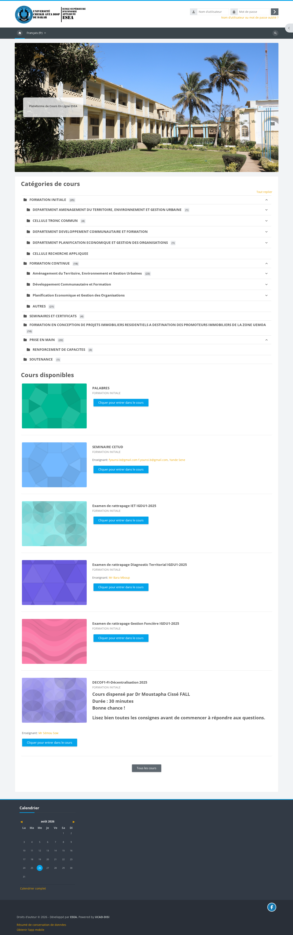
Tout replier (264, 192)
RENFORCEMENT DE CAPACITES (59, 349)
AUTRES (39, 306)
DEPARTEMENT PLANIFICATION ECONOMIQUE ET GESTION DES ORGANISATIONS (100, 242)
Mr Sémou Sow (48, 733)
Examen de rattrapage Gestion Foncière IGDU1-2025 (135, 623)
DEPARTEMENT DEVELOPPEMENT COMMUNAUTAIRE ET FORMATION (90, 231)
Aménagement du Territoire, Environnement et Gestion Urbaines (87, 273)
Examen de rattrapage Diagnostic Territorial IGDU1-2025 (139, 564)
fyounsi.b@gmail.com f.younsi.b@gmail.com (138, 460)
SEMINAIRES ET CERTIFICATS (53, 316)
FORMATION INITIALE (47, 199)
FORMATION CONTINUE (49, 263)
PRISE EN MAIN (42, 339)
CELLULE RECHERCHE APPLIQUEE (60, 253)
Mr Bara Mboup (119, 577)
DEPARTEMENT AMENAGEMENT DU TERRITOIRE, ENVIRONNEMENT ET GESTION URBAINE (107, 209)
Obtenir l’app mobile (30, 930)
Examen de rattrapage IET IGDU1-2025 (124, 505)
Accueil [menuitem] (20, 33)
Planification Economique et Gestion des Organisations (79, 295)
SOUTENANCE (41, 359)
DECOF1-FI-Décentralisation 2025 (119, 682)
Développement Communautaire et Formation (72, 284)
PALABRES (100, 388)
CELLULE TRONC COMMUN (55, 220)
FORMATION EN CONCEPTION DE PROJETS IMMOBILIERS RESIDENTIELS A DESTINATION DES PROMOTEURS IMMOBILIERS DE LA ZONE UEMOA (147, 324)
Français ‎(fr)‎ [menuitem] (34, 33)
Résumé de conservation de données (41, 925)
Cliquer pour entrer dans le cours (121, 402)
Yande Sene (177, 460)
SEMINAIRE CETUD (107, 447)
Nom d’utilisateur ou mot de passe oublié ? (249, 17)
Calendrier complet (33, 888)
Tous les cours (146, 768)
